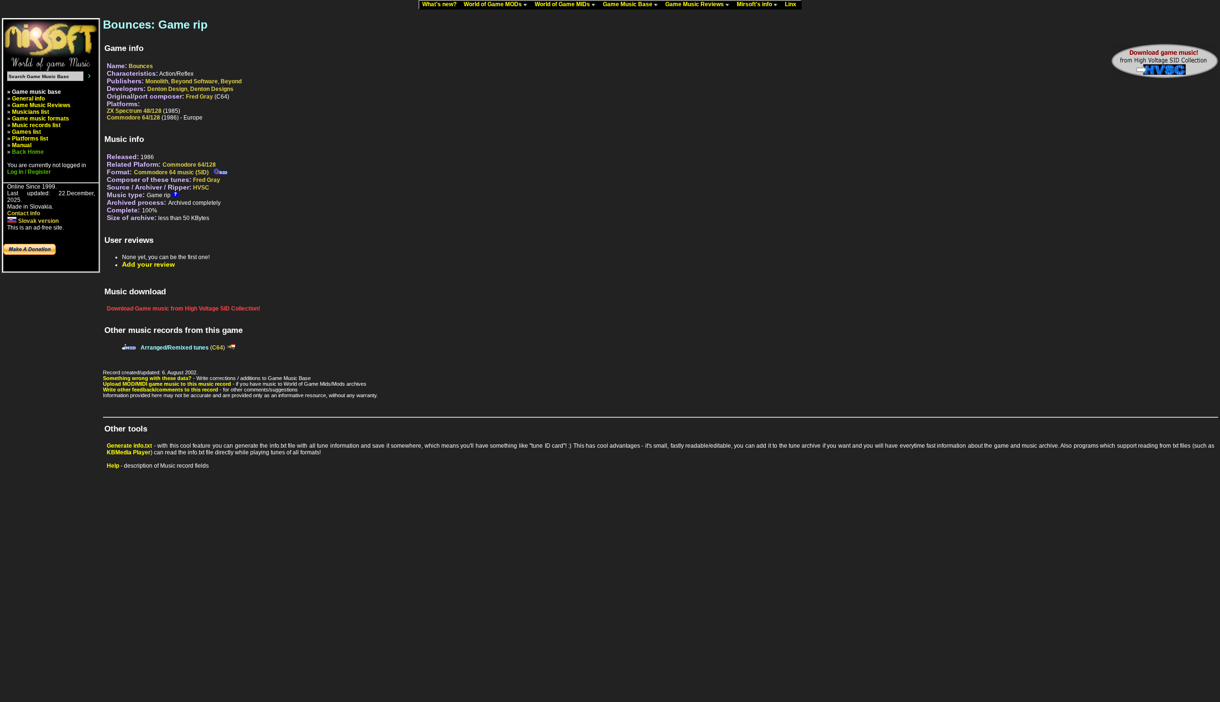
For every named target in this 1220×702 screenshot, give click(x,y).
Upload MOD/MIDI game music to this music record (167, 384)
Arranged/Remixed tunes (175, 347)
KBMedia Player (129, 452)
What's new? (441, 4)
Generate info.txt (129, 445)
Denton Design (167, 89)
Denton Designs (212, 89)
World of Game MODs (493, 4)
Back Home (28, 152)
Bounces (141, 66)
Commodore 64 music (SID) (171, 172)
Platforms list (30, 138)
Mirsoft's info (755, 4)
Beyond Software (194, 81)
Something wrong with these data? (147, 378)
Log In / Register (29, 172)
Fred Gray (199, 96)
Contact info (23, 213)
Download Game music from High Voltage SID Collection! (183, 308)
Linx (793, 4)
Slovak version (38, 221)
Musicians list (30, 112)
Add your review (148, 264)
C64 (217, 347)
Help (113, 465)
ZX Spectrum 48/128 (134, 111)
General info (28, 98)
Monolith (156, 81)
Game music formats (40, 118)
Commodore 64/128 (133, 117)
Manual (21, 145)
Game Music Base (628, 4)
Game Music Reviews (695, 4)
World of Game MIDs (563, 4)
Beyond (231, 81)
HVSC (201, 187)
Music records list (36, 125)
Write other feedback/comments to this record (160, 389)
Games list (26, 132)
